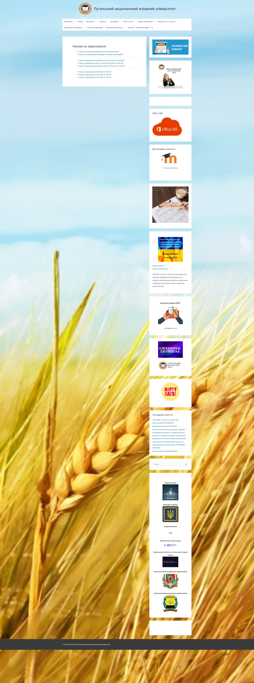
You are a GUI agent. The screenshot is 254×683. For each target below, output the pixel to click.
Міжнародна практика (160, 426)
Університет (68, 22)
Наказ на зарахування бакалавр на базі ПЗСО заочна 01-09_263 (102, 66)
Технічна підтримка (170, 168)
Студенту (102, 22)
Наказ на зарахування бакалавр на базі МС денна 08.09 (99, 52)
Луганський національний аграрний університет (135, 9)
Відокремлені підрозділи (73, 27)
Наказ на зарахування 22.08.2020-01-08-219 (95, 72)
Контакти (131, 27)
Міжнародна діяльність (114, 27)
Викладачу (115, 22)
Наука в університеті (145, 22)
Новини (80, 22)
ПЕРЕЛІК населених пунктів (162, 274)
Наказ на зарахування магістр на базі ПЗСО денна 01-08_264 (101, 63)
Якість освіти (128, 22)
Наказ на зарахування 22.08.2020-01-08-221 (95, 77)
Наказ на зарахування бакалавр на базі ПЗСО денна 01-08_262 (101, 60)
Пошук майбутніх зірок (160, 451)
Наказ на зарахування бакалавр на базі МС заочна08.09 (101, 54)
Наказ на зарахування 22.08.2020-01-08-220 (95, 75)
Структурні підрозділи (95, 27)
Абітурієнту (90, 22)
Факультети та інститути (166, 22)
